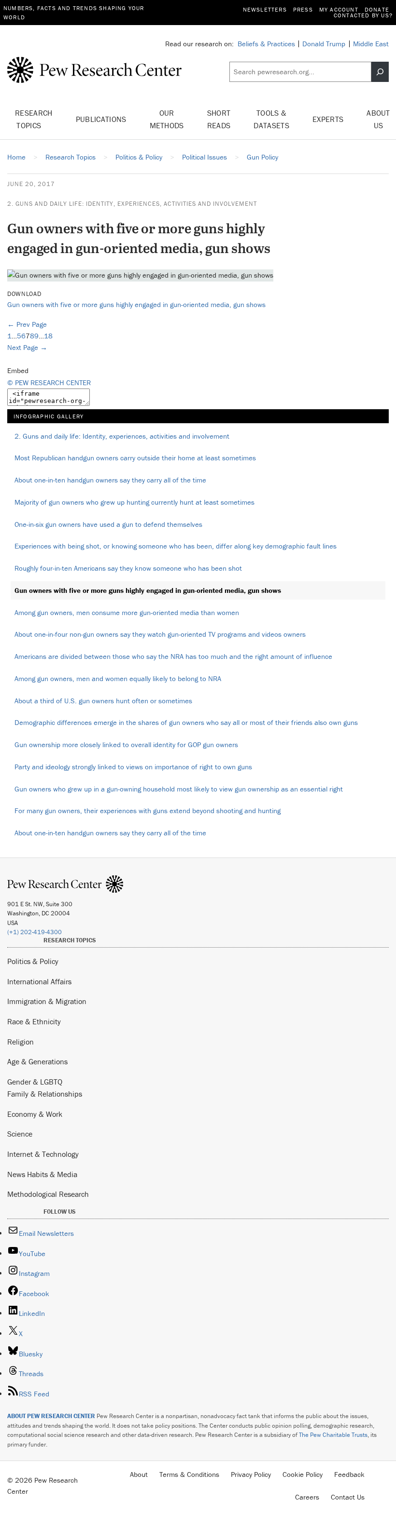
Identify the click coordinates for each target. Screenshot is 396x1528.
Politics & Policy (32, 961)
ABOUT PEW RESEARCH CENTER (51, 1416)
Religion (20, 1041)
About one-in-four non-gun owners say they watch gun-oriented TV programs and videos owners (160, 634)
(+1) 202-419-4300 (34, 932)
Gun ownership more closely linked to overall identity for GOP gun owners (126, 744)
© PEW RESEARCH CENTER (49, 382)
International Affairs (39, 981)
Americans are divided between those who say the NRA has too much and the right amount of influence (173, 656)
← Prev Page (27, 324)
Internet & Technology (43, 1154)
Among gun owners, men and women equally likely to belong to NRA (117, 678)
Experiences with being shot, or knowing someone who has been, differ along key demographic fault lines (175, 545)
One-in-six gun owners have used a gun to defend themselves (108, 524)
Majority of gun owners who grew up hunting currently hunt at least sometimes (134, 502)
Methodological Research (48, 1194)
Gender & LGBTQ (34, 1081)
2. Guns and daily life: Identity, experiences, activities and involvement (132, 204)
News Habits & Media (42, 1174)
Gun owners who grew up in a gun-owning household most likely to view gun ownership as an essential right (178, 788)
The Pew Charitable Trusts (333, 1435)
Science (19, 1134)
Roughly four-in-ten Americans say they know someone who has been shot (128, 568)
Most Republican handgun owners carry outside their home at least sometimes (135, 457)
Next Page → (27, 347)
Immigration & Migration (46, 1001)
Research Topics (34, 119)
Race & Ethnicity (34, 1021)
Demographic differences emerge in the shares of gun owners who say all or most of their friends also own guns (186, 722)
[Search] (380, 72)
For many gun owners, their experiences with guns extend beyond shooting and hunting (147, 810)
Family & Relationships (44, 1094)
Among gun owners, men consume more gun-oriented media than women (126, 612)
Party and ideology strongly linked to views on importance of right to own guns (133, 766)
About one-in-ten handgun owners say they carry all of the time (110, 479)
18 (48, 335)
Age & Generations (37, 1061)
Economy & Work (34, 1114)
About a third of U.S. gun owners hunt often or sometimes (103, 700)
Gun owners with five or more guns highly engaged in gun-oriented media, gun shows (136, 304)
